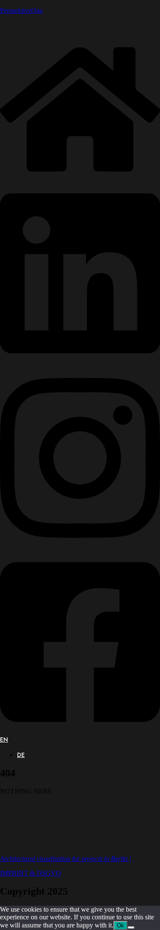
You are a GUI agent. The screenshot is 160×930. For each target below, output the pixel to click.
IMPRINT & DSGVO (30, 873)
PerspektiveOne (21, 10)
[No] (131, 927)
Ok (120, 925)
